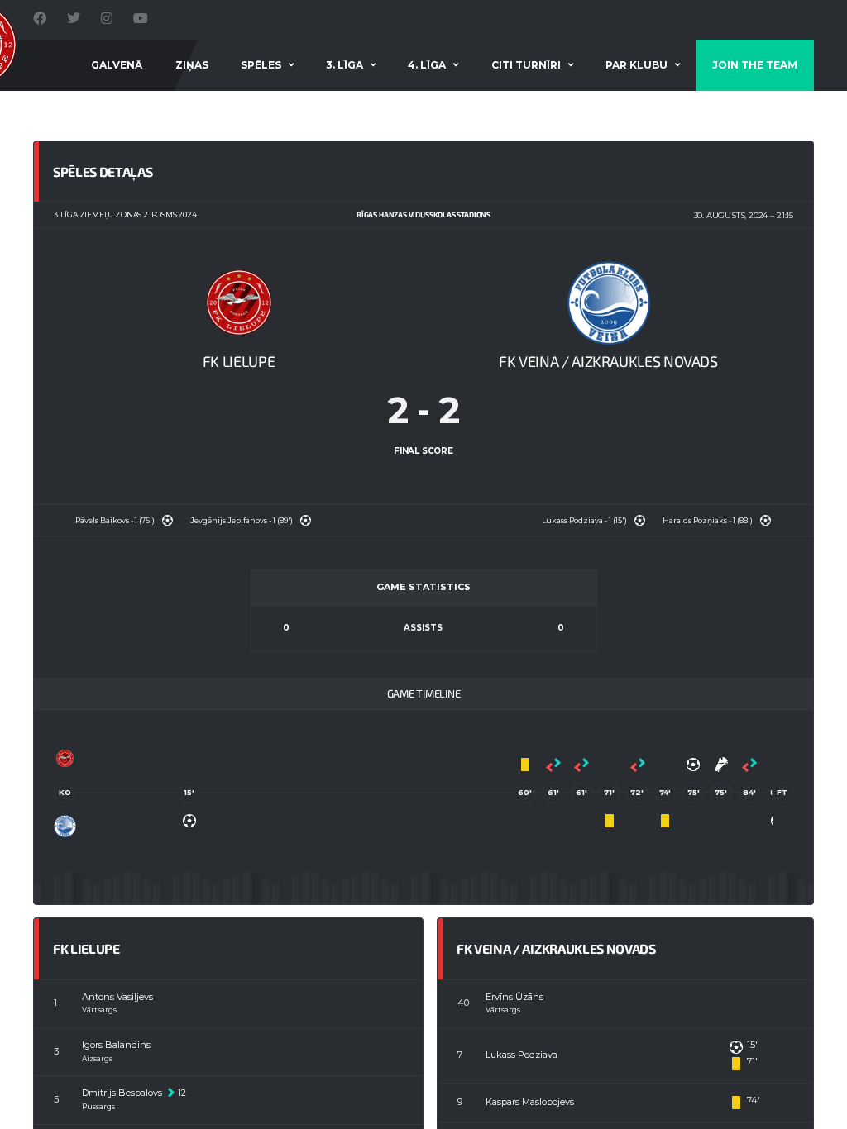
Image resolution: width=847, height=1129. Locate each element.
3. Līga (344, 65)
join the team (754, 65)
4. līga (427, 65)
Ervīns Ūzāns (514, 997)
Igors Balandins (116, 1044)
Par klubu (636, 65)
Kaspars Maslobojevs (530, 1102)
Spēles (261, 65)
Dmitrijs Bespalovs (122, 1092)
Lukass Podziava (521, 1054)
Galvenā (116, 65)
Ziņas (191, 65)
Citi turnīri (526, 65)
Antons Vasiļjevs (117, 997)
